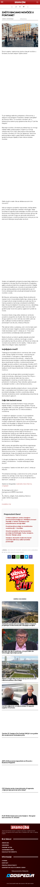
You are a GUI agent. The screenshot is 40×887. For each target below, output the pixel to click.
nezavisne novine (26, 550)
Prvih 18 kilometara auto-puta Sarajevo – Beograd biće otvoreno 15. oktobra (18, 816)
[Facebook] (9, 557)
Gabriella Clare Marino (24, 484)
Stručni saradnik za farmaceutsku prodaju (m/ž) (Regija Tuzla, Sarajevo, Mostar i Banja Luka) (19, 533)
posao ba (13, 552)
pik (2, 552)
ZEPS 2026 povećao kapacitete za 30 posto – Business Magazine (17, 762)
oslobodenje (34, 550)
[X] (13, 557)
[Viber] (31, 557)
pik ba (5, 552)
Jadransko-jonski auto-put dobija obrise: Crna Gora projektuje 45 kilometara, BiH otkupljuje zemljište (19, 624)
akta (9, 550)
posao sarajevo (20, 552)
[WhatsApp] (18, 557)
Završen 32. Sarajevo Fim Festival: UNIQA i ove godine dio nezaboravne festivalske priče (20, 734)
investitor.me (6, 504)
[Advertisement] (20, 84)
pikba (9, 552)
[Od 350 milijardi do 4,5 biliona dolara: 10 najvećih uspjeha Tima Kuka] (20, 694)
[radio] (20, 6)
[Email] (22, 557)
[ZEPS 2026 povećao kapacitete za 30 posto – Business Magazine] (20, 749)
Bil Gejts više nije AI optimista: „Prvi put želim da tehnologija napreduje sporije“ (17, 652)
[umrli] (27, 6)
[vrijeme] (16, 6)
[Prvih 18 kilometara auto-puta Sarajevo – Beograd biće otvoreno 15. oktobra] (20, 804)
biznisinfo (18, 550)
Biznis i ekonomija (7, 19)
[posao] (11, 6)
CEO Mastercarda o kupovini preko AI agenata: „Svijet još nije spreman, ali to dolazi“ (18, 789)
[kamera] (23, 6)
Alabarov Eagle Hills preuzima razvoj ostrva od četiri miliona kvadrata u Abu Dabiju (19, 679)
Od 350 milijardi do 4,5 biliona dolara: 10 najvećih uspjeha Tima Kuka (18, 707)
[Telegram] (26, 557)
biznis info (13, 550)
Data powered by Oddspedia (20, 871)
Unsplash (5, 486)
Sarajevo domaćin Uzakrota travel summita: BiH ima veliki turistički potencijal (18, 539)
